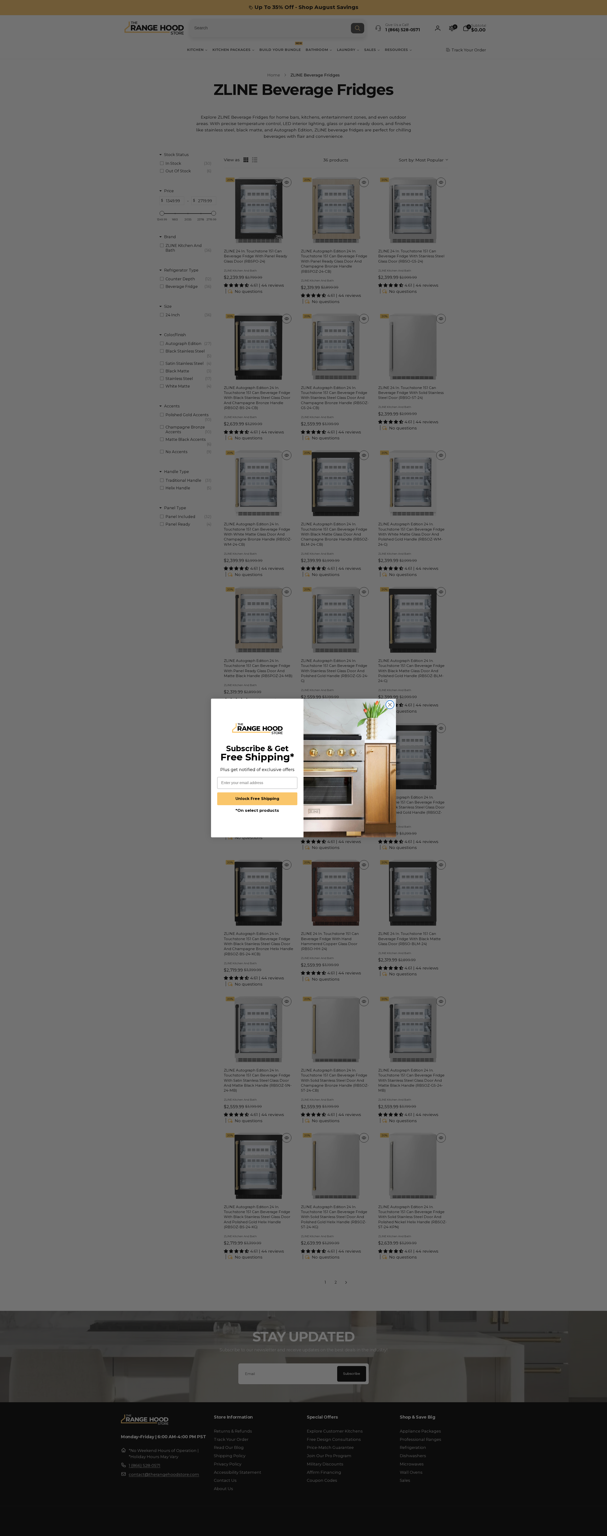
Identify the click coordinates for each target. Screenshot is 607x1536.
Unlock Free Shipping (257, 798)
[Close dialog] (390, 705)
